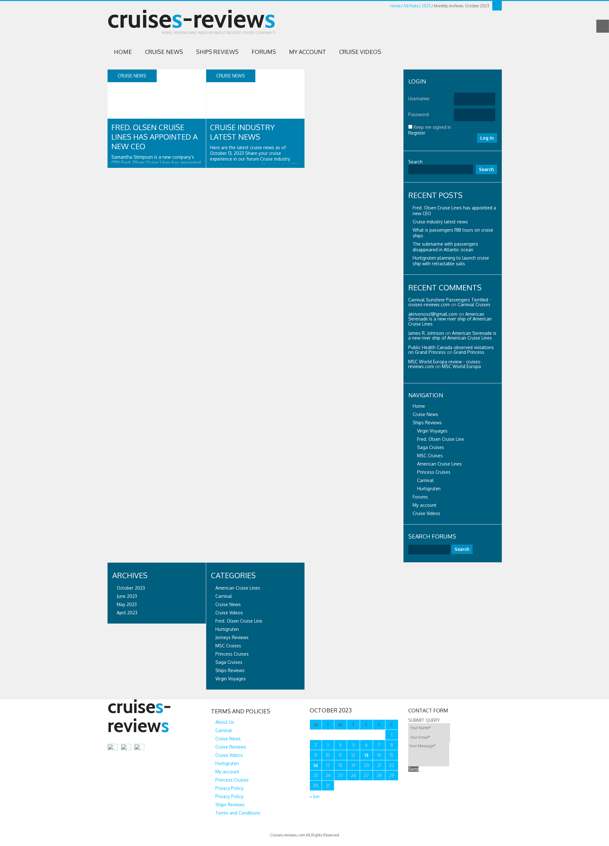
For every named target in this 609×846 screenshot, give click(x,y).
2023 (426, 5)
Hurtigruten (429, 488)
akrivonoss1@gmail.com (432, 314)
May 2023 (127, 604)
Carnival (425, 480)
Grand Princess (469, 352)
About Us (224, 722)
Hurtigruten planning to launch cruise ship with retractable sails (451, 260)
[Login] (497, 5)
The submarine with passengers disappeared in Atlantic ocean (445, 246)
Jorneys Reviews (232, 637)
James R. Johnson (426, 333)
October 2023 (131, 588)
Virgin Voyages (432, 430)
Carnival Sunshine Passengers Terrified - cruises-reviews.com (449, 302)
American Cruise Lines (439, 463)
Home (395, 5)
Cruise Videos (360, 51)
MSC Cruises (430, 455)
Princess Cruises (433, 472)
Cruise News (164, 51)
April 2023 (127, 612)
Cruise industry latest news (242, 132)
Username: (419, 98)
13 (366, 755)
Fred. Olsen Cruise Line (440, 439)
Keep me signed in (432, 127)
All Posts (410, 5)
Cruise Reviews (230, 747)
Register (416, 132)
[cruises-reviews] (152, 741)
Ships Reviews (217, 51)
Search (415, 161)
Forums (264, 51)
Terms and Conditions (237, 813)
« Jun (314, 796)
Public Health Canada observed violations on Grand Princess (451, 350)
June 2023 (127, 596)
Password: (418, 114)
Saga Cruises (430, 447)
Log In (487, 138)
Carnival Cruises (474, 304)
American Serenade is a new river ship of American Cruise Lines (450, 319)
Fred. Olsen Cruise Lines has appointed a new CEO (154, 136)
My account (307, 51)
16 (315, 765)
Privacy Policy (229, 788)
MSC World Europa (461, 366)
